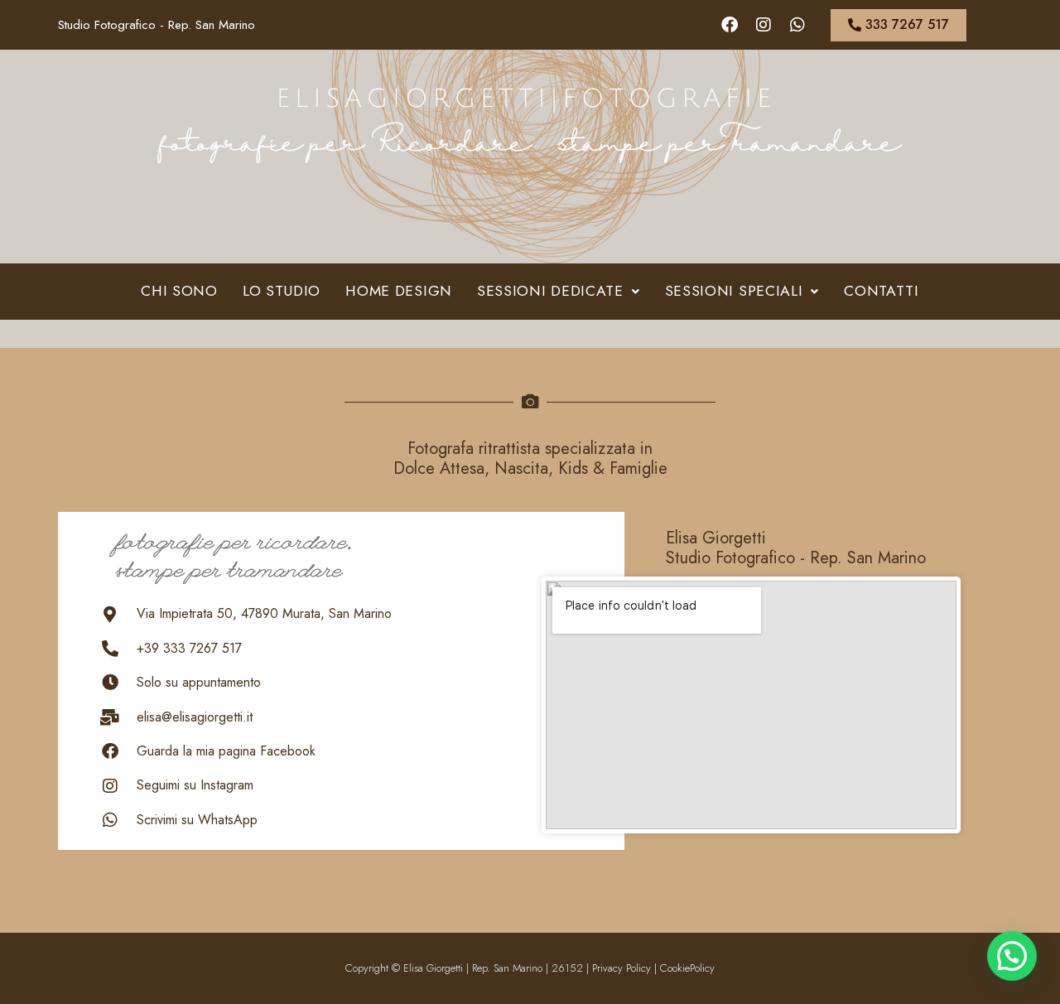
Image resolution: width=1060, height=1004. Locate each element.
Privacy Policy (621, 968)
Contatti (881, 291)
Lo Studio (281, 291)
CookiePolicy (687, 968)
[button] (559, 291)
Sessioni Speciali (734, 291)
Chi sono (179, 291)
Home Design (398, 291)
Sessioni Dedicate (550, 291)
